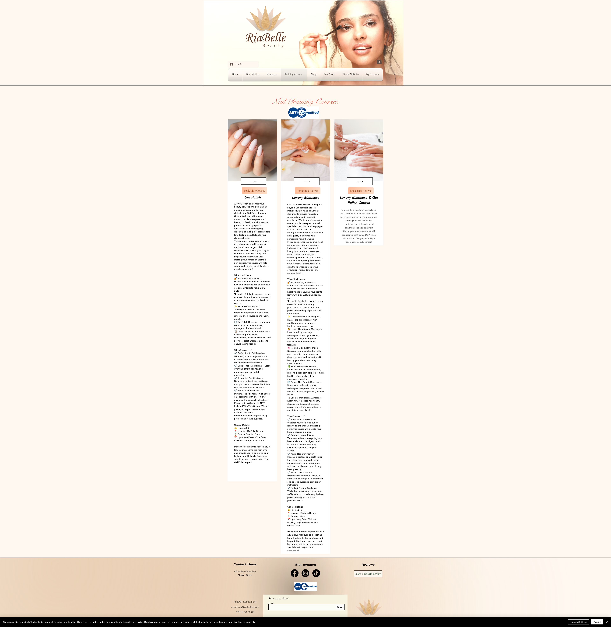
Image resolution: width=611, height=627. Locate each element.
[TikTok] (316, 573)
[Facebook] (294, 573)
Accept (597, 622)
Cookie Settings (578, 622)
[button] (379, 61)
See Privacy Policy (247, 622)
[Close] (607, 621)
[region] (252, 300)
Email (270, 603)
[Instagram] (305, 573)
